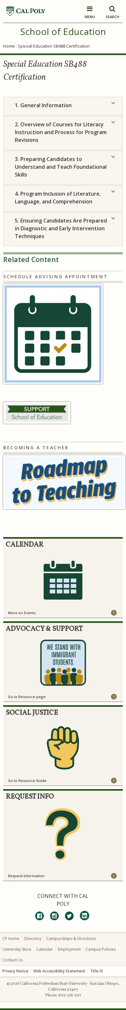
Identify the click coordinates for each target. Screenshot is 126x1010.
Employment (69, 949)
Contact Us (13, 960)
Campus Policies (101, 949)
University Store (17, 949)
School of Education (63, 31)
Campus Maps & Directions (71, 938)
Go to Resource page (27, 696)
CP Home (10, 938)
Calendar (44, 949)
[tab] (63, 106)
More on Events (22, 612)
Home (9, 46)
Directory (32, 938)
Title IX (96, 971)
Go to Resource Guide (27, 780)
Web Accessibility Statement (59, 971)
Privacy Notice (15, 971)
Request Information (26, 875)
